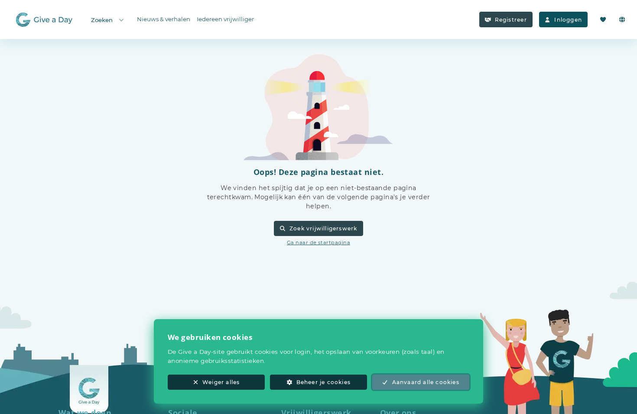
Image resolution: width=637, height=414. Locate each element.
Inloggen (568, 19)
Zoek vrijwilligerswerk (323, 228)
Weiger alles (221, 382)
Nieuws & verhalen (163, 19)
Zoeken (102, 19)
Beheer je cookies (323, 382)
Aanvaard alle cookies (425, 382)
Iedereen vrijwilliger (225, 19)
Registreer (511, 19)
